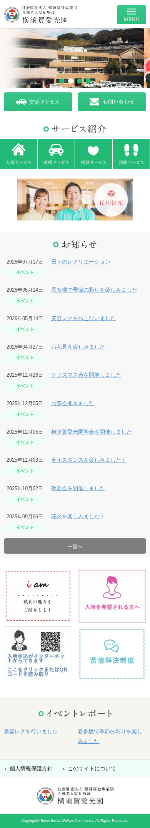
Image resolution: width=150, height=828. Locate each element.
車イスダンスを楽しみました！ (89, 460)
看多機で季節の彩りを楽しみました (94, 290)
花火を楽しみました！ (78, 516)
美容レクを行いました (31, 731)
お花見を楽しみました (78, 347)
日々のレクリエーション (80, 262)
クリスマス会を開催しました (86, 375)
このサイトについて (92, 768)
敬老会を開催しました (78, 488)
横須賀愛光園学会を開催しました (91, 432)
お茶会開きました (72, 403)
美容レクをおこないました (83, 318)
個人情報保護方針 (31, 768)
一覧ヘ (75, 546)
